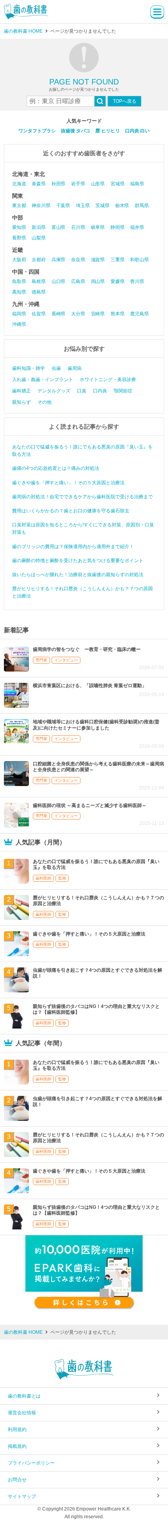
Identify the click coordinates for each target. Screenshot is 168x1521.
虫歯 (56, 368)
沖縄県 (19, 324)
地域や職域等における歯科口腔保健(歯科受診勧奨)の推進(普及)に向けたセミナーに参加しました (96, 725)
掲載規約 (17, 1446)
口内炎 (100, 391)
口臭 (81, 391)
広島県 (78, 281)
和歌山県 (139, 259)
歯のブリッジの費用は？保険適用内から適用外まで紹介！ (73, 546)
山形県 (98, 183)
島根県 (38, 281)
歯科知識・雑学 (28, 368)
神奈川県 (41, 205)
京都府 (38, 259)
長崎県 (58, 314)
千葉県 (63, 205)
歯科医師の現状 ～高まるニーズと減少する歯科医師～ (90, 805)
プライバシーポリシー (31, 1463)
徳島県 (38, 292)
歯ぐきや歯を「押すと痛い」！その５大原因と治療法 (68, 482)
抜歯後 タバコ (75, 131)
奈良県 (78, 259)
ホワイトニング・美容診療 (108, 379)
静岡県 (117, 227)
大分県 (78, 314)
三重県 (117, 259)
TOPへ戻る (124, 101)
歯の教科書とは (24, 1396)
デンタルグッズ (54, 391)
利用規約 (17, 1429)
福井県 (137, 227)
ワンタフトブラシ (37, 131)
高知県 (19, 292)
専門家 (41, 660)
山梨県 (38, 238)
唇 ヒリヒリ (107, 131)
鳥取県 (19, 281)
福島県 (137, 183)
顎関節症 (123, 391)
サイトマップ (22, 1496)
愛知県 (19, 227)
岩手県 (78, 183)
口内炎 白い (137, 131)
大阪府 (19, 259)
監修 (62, 878)
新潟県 (38, 227)
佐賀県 (38, 314)
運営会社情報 (22, 1412)
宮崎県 (98, 314)
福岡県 (19, 314)
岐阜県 (98, 227)
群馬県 (141, 205)
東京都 (19, 205)
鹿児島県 (139, 314)
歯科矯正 (21, 391)
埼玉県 (82, 205)
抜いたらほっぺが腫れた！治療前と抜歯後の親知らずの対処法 (77, 574)
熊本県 (117, 314)
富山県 (58, 227)
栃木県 (122, 205)
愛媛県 (117, 281)
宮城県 (117, 183)
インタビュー (66, 660)
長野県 (19, 238)
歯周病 (75, 368)
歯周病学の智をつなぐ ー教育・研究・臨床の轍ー (87, 649)
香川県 (137, 281)
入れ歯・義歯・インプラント (42, 379)
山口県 (58, 281)
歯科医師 (43, 878)
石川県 (78, 227)
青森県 (38, 183)
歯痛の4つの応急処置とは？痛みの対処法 (55, 468)
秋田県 (58, 183)
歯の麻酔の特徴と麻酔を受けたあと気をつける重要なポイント (77, 560)
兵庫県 (58, 259)
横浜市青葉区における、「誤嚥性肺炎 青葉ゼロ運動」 (90, 685)
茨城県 (102, 205)
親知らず (21, 402)
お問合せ (17, 1479)
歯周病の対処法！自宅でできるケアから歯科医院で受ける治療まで (82, 496)
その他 (45, 402)
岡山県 (98, 281)
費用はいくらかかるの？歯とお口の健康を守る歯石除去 (70, 510)
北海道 (19, 183)
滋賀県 (98, 259)
